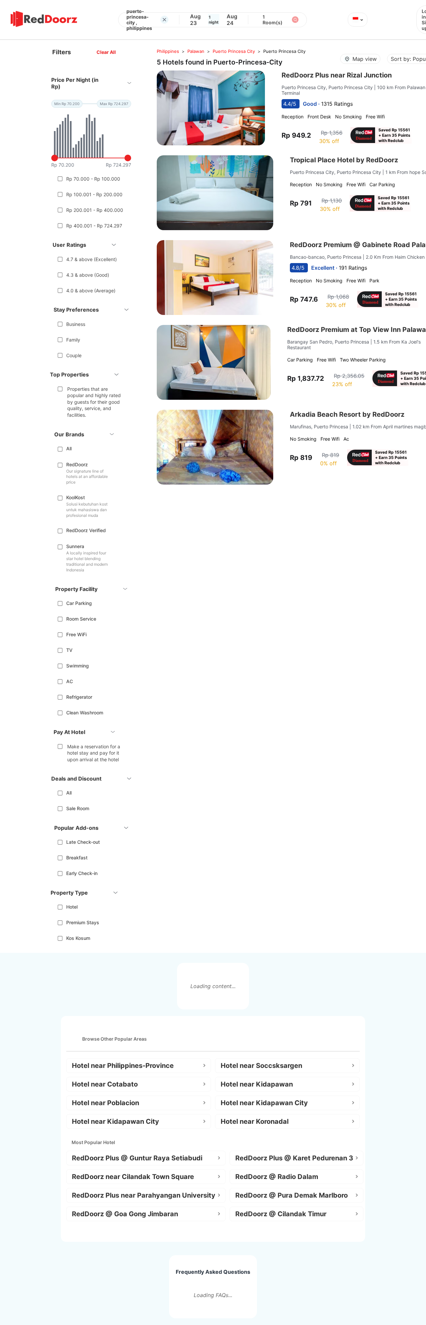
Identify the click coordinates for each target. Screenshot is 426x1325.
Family (73, 340)
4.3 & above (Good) (87, 275)
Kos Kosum (78, 938)
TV (69, 650)
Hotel (72, 907)
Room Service (81, 619)
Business (75, 324)
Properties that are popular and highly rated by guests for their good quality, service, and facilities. (94, 402)
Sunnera (75, 546)
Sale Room (77, 808)
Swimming (77, 665)
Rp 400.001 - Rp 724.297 (94, 225)
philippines (168, 51)
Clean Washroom (84, 712)
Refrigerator (79, 697)
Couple (74, 355)
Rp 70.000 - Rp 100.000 (93, 179)
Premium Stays (82, 922)
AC (69, 681)
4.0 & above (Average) (90, 290)
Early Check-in (82, 873)
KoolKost (75, 497)
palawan (195, 51)
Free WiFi (76, 634)
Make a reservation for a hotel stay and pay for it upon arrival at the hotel (93, 753)
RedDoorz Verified (86, 530)
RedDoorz (77, 464)
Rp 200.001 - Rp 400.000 (94, 210)
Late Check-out (83, 842)
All (69, 448)
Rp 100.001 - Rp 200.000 (94, 194)
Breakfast (77, 857)
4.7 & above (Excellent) (91, 259)
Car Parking (79, 603)
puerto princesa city (234, 51)
